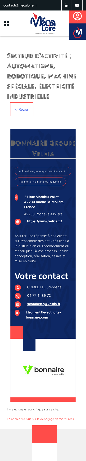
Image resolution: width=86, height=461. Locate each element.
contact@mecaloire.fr (20, 5)
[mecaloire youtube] (77, 5)
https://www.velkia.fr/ (44, 221)
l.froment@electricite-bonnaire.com (43, 314)
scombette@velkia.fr (43, 304)
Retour (24, 109)
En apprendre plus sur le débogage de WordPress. (41, 419)
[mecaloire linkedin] (66, 5)
